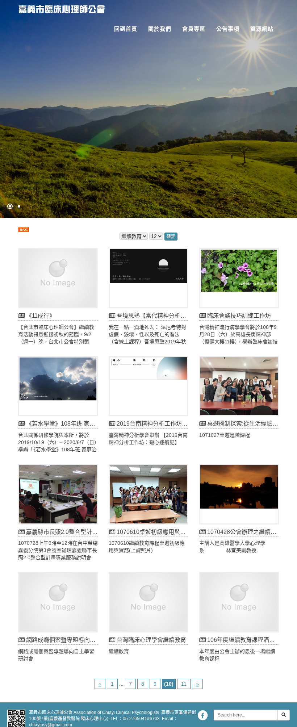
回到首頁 (125, 29)
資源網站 (261, 29)
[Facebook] (202, 715)
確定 (171, 236)
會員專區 (193, 29)
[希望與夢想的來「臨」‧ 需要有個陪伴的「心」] (148, 109)
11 (184, 684)
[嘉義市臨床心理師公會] (59, 7)
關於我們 (159, 29)
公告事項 (227, 29)
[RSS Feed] (23, 229)
